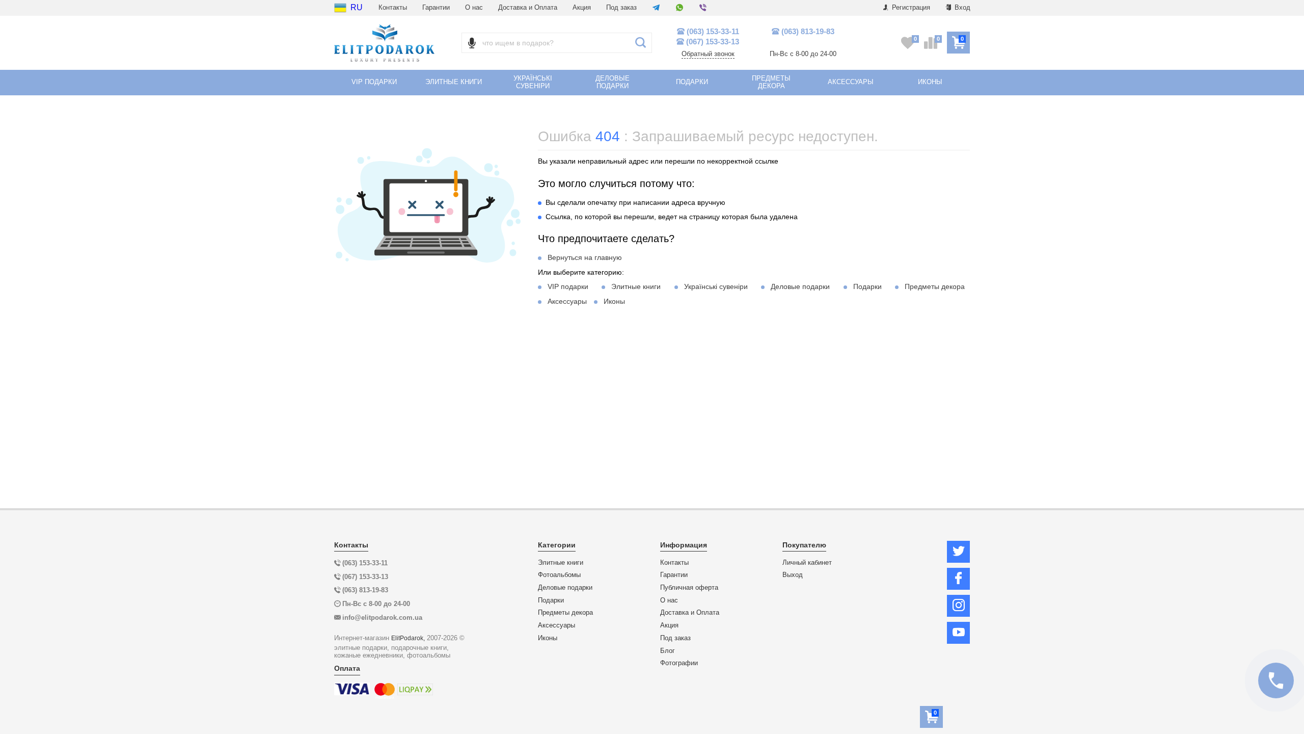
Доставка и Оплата (527, 7)
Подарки (867, 286)
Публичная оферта (689, 587)
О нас (474, 7)
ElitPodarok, (408, 638)
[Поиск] (640, 43)
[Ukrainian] (340, 8)
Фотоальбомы (559, 575)
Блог (667, 650)
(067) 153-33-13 (712, 41)
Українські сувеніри (716, 286)
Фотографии (679, 663)
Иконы (614, 301)
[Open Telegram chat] (656, 8)
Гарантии (436, 7)
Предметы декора (935, 286)
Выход (792, 575)
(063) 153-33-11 (713, 31)
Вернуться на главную (585, 257)
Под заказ (621, 7)
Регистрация (910, 7)
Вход (961, 7)
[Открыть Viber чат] (703, 8)
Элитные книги (636, 286)
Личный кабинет (807, 562)
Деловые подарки (800, 286)
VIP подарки (568, 286)
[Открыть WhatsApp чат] (679, 8)
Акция (582, 7)
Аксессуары (567, 301)
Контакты (392, 7)
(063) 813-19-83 (807, 31)
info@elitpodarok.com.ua (382, 617)
